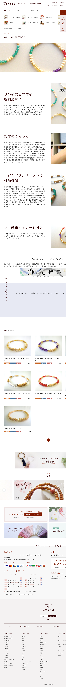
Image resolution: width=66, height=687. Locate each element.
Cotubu (19, 11)
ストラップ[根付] (8, 663)
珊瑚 (41, 676)
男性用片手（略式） (15, 17)
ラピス (41, 659)
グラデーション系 (26, 661)
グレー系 (24, 665)
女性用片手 (32, 11)
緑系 (23, 644)
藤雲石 (41, 653)
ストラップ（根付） (33, 23)
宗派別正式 (7, 642)
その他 (5, 667)
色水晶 (41, 638)
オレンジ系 (25, 667)
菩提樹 (41, 667)
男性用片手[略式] (8, 636)
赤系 (23, 653)
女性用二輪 (49, 17)
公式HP (44, 616)
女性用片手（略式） (33, 17)
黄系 (23, 655)
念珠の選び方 (41, 626)
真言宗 (6, 655)
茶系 (23, 638)
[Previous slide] (4, 490)
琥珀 (41, 665)
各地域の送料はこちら (57, 555)
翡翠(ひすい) (43, 644)
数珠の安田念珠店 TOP (9, 28)
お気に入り (63, 30)
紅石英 (41, 651)
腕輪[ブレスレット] (9, 659)
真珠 (41, 674)
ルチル (41, 640)
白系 (23, 642)
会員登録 (63, 25)
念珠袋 (11, 23)
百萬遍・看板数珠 (50, 23)
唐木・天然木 (43, 672)
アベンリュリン (44, 646)
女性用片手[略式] (8, 638)
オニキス (42, 655)
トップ (47, 5)
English (52, 616)
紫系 (23, 657)
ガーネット (43, 657)
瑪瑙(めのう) (43, 642)
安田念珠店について (57, 5)
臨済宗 (6, 646)
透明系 (23, 636)
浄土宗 (6, 651)
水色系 (23, 651)
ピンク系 (24, 646)
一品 (27, 11)
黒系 (23, 640)
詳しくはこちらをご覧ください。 (26, 594)
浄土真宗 (7, 653)
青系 (23, 649)
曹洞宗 (6, 649)
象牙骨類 (42, 663)
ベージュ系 (25, 663)
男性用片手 (40, 11)
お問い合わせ (53, 2)
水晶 (23, 11)
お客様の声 (55, 626)
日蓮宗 (6, 657)
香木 (41, 669)
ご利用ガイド (62, 2)
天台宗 (6, 644)
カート (63, 13)
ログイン (63, 19)
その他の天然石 (44, 661)
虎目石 (41, 649)
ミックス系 (25, 659)
